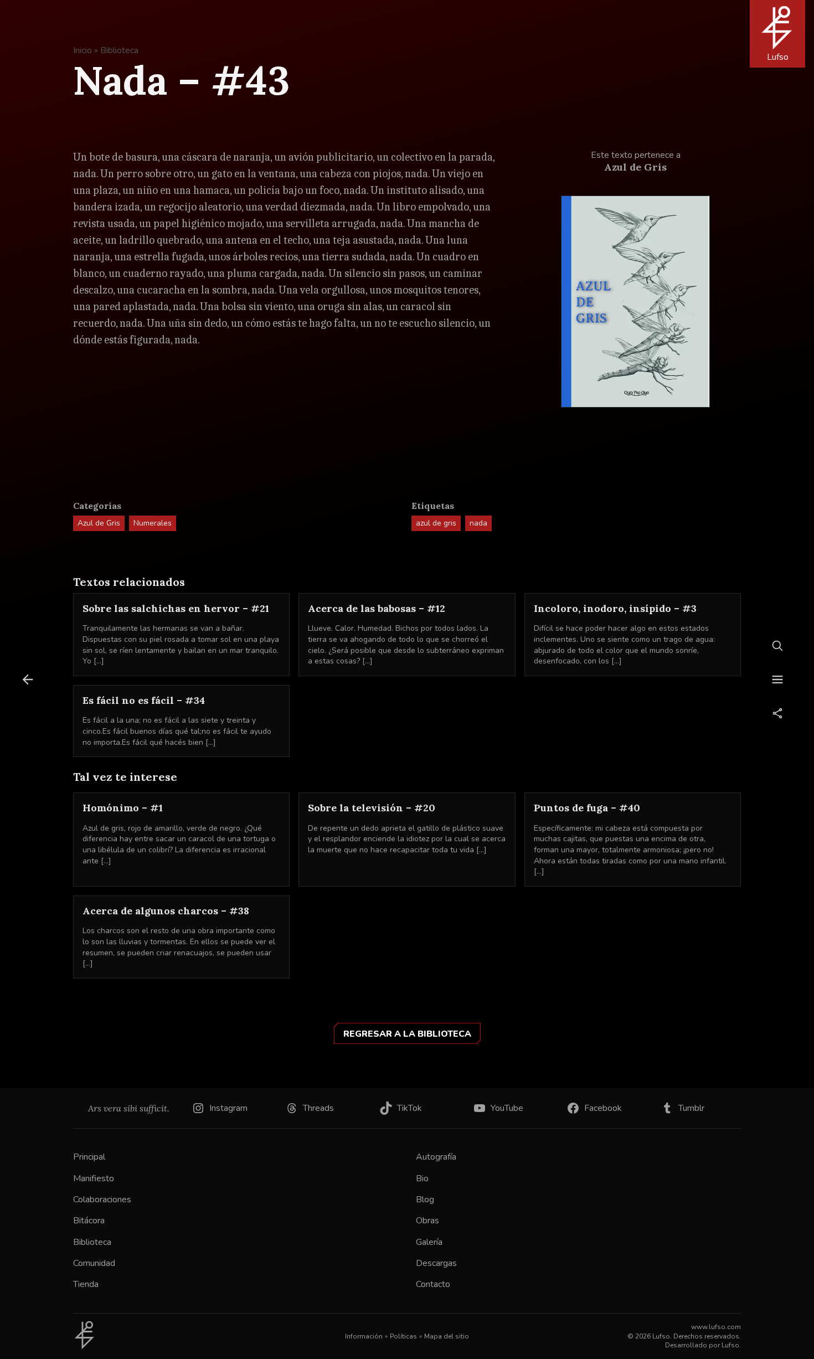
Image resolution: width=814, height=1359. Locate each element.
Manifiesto (93, 1178)
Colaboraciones (102, 1199)
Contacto (433, 1284)
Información (364, 1336)
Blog (425, 1199)
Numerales (152, 523)
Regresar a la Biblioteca (407, 1034)
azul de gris (436, 523)
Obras (427, 1220)
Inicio (82, 50)
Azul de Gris (99, 523)
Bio (422, 1178)
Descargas (436, 1263)
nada (478, 523)
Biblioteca (119, 50)
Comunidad (94, 1263)
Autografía (436, 1157)
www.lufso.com (716, 1326)
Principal (89, 1157)
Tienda (86, 1284)
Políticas (403, 1336)
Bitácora (89, 1220)
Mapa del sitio (446, 1336)
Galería (429, 1242)
